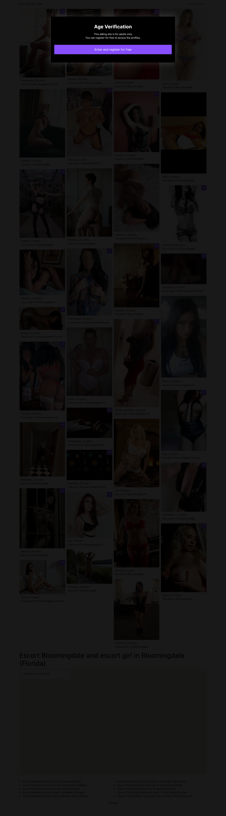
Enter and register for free (113, 49)
